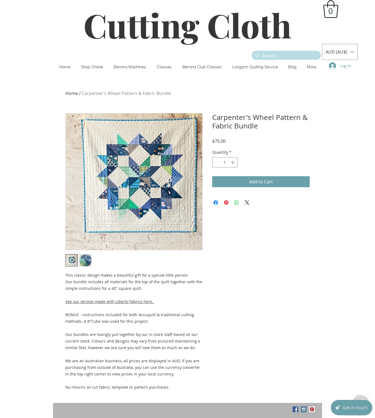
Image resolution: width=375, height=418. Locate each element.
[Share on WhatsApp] (236, 202)
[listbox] (340, 52)
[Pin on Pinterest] (226, 202)
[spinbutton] (225, 162)
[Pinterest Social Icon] (312, 409)
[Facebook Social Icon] (295, 409)
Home (71, 93)
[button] (330, 9)
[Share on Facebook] (215, 202)
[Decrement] (216, 162)
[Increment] (233, 162)
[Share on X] (247, 202)
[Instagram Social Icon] (304, 409)
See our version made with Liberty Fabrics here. (109, 301)
